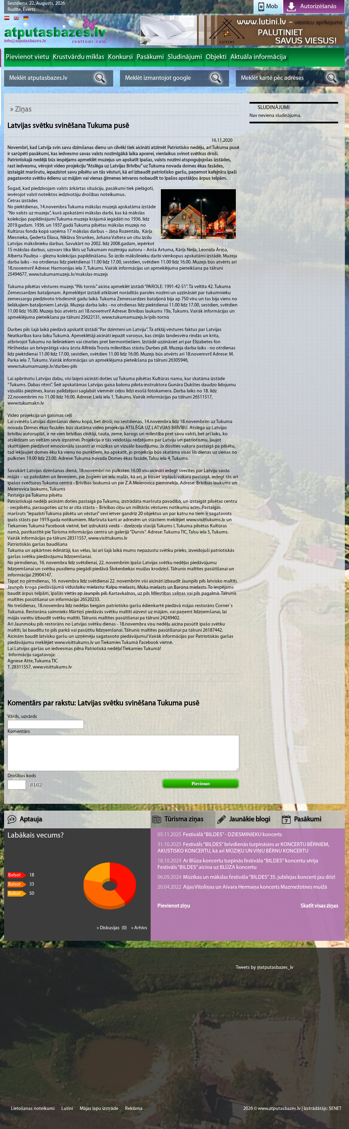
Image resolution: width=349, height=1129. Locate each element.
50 (21, 893)
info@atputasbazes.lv (25, 41)
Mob (272, 7)
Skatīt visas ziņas (319, 906)
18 (21, 875)
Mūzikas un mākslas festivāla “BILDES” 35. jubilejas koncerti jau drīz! (246, 877)
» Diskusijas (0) (112, 928)
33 (21, 884)
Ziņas (23, 110)
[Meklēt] (100, 78)
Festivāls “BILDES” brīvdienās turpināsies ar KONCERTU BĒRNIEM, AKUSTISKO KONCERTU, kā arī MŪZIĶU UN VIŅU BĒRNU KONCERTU (243, 848)
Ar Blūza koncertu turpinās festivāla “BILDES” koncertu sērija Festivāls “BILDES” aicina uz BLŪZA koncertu (237, 864)
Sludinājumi (274, 107)
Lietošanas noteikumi (33, 1108)
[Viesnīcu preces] (242, 44)
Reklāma (133, 1108)
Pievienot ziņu (173, 906)
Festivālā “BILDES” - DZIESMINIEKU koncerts (219, 835)
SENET (335, 1108)
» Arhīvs (139, 928)
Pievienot (201, 783)
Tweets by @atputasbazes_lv (264, 967)
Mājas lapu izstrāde (99, 1108)
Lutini (67, 1108)
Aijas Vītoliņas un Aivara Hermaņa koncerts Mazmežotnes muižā (242, 887)
